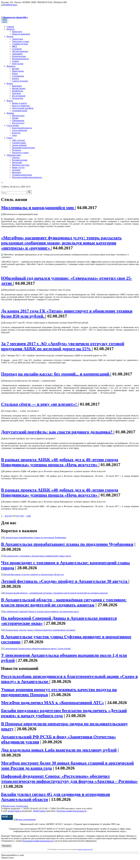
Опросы (16, 157)
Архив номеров (19, 145)
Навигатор (17, 31)
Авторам (16, 170)
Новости (11, 29)
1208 (28, 516)
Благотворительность (22, 128)
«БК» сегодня (18, 140)
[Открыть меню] (4, 21)
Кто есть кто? (18, 123)
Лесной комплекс (20, 51)
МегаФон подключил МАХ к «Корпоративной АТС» (52, 702)
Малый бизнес (19, 88)
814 (6, 516)
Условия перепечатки (22, 175)
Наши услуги (18, 167)
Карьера (10, 113)
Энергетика (17, 39)
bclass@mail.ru (14, 811)
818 (22, 516)
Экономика (17, 54)
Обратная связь (14, 155)
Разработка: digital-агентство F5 (85, 849)
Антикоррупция (19, 110)
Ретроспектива (19, 56)
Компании (17, 86)
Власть (10, 101)
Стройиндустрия (20, 44)
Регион (10, 36)
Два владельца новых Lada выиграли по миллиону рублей (59, 749)
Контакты (16, 172)
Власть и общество (21, 105)
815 (10, 516)
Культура (16, 133)
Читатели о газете (20, 152)
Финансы (11, 66)
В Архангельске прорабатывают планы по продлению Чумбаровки (67, 544)
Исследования (18, 96)
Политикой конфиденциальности (38, 841)
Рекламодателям (19, 160)
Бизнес (10, 83)
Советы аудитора (20, 81)
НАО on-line (17, 63)
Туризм (15, 61)
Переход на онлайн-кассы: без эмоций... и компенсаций (55, 373)
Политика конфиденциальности (27, 177)
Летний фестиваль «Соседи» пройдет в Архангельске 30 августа (64, 581)
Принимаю (6, 846)
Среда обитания (19, 130)
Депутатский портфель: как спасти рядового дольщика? (57, 431)
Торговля (16, 93)
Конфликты (17, 91)
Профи (15, 118)
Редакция (16, 150)
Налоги (15, 78)
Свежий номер (19, 143)
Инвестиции (18, 71)
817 (18, 516)
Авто (14, 135)
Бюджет (15, 68)
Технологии (17, 98)
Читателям (17, 162)
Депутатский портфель (22, 108)
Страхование (18, 76)
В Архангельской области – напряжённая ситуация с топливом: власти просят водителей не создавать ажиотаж (64, 602)
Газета (9, 138)
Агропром (17, 49)
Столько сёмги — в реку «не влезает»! (39, 404)
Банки (15, 73)
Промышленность (20, 59)
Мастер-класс (18, 115)
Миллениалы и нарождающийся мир (38, 207)
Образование (18, 120)
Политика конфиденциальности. (71, 811)
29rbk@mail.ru (39, 811)
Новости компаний (21, 34)
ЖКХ (14, 46)
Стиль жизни (13, 125)
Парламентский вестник (23, 147)
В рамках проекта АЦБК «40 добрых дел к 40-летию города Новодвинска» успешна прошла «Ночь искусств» (59, 462)
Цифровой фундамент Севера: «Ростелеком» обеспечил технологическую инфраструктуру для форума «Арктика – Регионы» (69, 779)
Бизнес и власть (19, 103)
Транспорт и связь (20, 41)
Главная (10, 26)
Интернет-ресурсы (20, 165)
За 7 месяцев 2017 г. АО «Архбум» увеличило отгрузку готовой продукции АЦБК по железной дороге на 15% (62, 346)
